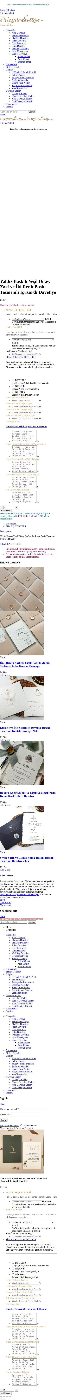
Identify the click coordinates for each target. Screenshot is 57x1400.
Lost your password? (9, 1125)
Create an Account (24, 1128)
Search (32, 112)
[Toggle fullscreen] (7, 1396)
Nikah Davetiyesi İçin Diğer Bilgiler (22, 474)
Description (11, 523)
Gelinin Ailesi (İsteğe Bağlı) (19, 403)
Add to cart (6, 511)
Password (5, 1114)
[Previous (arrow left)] (1, 1399)
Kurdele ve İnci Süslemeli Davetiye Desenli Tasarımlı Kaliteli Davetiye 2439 (25, 729)
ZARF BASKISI (14, 327)
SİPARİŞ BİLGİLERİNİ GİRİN (21, 357)
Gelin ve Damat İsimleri (17, 397)
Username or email (9, 1109)
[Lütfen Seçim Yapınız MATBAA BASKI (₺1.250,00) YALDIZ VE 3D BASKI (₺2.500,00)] (28, 319)
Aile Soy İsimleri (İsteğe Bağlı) (20, 415)
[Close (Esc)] (1, 1396)
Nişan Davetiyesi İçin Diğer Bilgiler (22, 459)
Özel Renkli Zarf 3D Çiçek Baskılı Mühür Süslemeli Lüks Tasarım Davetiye (25, 664)
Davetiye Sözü (12, 421)
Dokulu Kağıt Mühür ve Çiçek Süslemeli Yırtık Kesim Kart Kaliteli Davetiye (28, 794)
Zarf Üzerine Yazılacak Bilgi (19, 351)
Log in (3, 1120)
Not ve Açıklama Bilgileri (18, 489)
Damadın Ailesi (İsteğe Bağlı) (19, 409)
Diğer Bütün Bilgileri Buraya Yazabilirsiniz (26, 444)
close (2, 916)
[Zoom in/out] (10, 1396)
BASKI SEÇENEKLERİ (18, 310)
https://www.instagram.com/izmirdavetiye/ (19, 894)
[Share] (4, 1396)
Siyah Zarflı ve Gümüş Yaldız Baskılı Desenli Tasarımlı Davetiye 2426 (26, 859)
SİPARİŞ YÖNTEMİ (16, 526)
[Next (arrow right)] (4, 1399)
